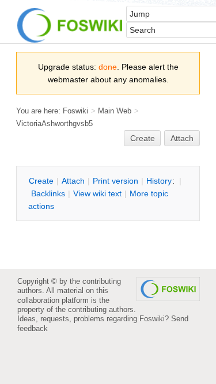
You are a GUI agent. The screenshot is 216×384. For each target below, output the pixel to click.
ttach (73, 180)
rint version (115, 180)
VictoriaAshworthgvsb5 (54, 123)
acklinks (48, 193)
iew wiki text (97, 193)
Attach (182, 138)
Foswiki (75, 111)
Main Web (114, 111)
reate (142, 138)
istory (159, 180)
